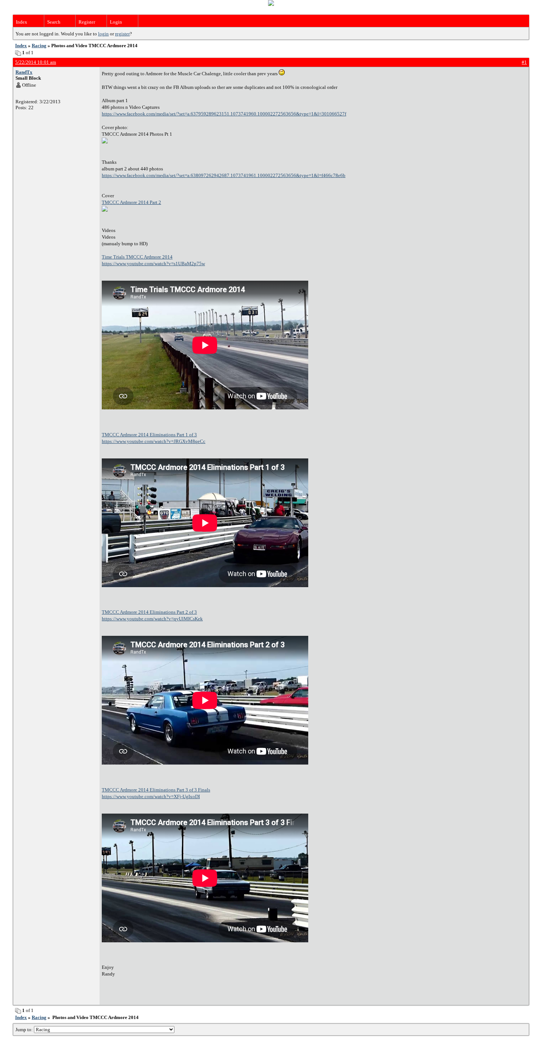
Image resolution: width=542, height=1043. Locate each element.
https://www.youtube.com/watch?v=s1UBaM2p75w (153, 263)
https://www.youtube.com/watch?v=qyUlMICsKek (152, 618)
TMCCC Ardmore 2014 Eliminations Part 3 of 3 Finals (156, 790)
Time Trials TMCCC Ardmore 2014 (137, 257)
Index (21, 22)
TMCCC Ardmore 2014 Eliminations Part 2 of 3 (149, 612)
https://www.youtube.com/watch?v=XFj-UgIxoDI (151, 796)
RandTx (23, 72)
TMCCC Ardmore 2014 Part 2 (131, 202)
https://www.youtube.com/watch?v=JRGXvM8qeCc (153, 441)
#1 (524, 62)
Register (87, 22)
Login (116, 22)
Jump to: (24, 1029)
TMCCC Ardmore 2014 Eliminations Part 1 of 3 (149, 434)
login (103, 34)
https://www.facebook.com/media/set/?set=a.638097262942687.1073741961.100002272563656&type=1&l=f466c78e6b (223, 175)
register (122, 34)
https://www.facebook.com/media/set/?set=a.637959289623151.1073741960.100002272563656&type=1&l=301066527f (224, 114)
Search (53, 22)
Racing (39, 45)
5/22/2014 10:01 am (35, 62)
